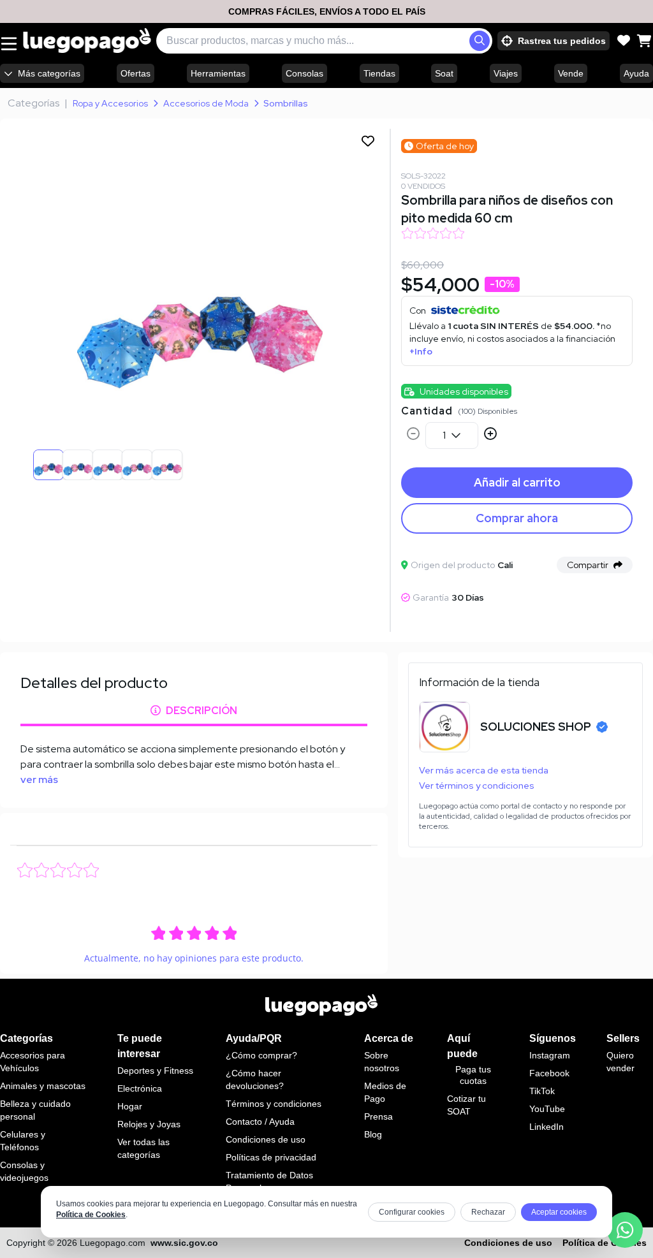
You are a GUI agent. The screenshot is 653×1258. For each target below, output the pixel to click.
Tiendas (379, 73)
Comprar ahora (517, 518)
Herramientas (218, 73)
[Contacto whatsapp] (625, 1230)
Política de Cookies (91, 1214)
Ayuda (636, 73)
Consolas (304, 73)
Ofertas (135, 73)
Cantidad (426, 411)
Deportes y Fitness (155, 1070)
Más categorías (49, 73)
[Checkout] (644, 40)
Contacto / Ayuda (260, 1121)
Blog (373, 1134)
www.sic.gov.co (184, 1243)
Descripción (201, 710)
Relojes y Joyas (148, 1124)
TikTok (542, 1091)
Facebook (549, 1073)
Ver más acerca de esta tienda (483, 770)
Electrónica (139, 1088)
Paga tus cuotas (473, 1075)
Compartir (587, 565)
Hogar (129, 1106)
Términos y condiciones (273, 1104)
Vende (570, 73)
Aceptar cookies (559, 1212)
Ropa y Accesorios (110, 103)
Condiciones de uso (265, 1139)
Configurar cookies (411, 1212)
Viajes (506, 73)
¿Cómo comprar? (261, 1055)
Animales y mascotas (42, 1086)
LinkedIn (546, 1127)
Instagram (549, 1055)
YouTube (547, 1109)
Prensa (378, 1116)
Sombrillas (285, 103)
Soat (444, 73)
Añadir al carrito (517, 482)
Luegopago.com (112, 1243)
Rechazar (488, 1212)
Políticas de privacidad (271, 1157)
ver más (39, 779)
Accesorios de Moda (206, 103)
